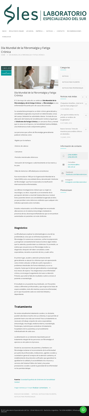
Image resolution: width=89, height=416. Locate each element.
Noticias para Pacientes (47, 394)
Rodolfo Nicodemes (21, 394)
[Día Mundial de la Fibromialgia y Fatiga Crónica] (36, 77)
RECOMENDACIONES (74, 31)
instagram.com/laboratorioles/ (76, 182)
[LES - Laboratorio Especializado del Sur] (44, 14)
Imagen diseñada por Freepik (23, 388)
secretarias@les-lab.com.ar (74, 165)
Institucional (6, 37)
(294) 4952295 (72, 157)
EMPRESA (39, 31)
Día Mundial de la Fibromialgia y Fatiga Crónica (35, 94)
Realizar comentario (40, 388)
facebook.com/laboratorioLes (76, 174)
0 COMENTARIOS (6, 72)
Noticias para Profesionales (24, 397)
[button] (83, 409)
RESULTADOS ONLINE (16, 31)
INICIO (4, 31)
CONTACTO (61, 31)
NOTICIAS (49, 31)
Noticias (35, 394)
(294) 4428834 (72, 155)
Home (3, 55)
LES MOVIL (29, 31)
